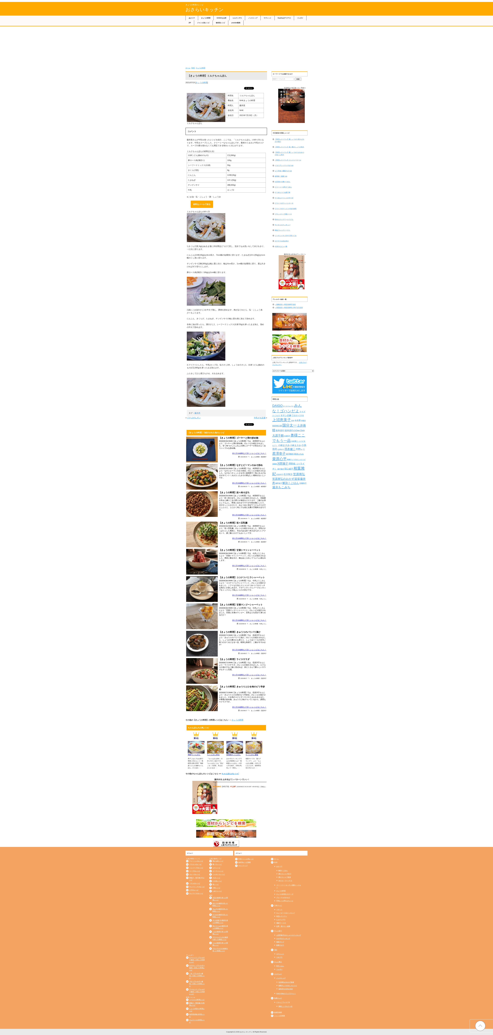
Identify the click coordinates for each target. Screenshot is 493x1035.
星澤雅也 (290, 454)
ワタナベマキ (298, 415)
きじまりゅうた (288, 406)
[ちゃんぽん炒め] (215, 752)
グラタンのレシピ (195, 864)
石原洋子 (263, 653)
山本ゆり (281, 449)
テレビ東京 (278, 962)
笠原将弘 (299, 474)
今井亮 (298, 420)
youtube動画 (235, 23)
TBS (275, 950)
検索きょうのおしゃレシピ (296, 459)
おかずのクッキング (283, 938)
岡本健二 (290, 448)
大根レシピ (216, 888)
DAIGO (277, 405)
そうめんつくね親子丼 (282, 192)
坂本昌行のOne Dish (295, 430)
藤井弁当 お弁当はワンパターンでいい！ (232, 779)
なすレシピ (216, 868)
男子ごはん (280, 966)
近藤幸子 (303, 483)
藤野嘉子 (278, 483)
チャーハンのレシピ (196, 861)
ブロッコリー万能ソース (283, 214)
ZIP (190, 23)
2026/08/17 (243, 653)
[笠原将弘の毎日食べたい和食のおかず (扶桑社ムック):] (291, 106)
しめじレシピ (217, 891)
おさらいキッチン (205, 9)
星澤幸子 (279, 453)
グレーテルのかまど (283, 897)
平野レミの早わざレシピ (284, 901)
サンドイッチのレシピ (197, 887)
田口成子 (288, 469)
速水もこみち (281, 487)
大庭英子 (287, 436)
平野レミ (300, 449)
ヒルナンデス (237, 18)
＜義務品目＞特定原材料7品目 (285, 304)
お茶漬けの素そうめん (282, 182)
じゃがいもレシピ (218, 874)
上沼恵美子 (281, 420)
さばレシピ (216, 878)
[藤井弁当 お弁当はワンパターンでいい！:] (204, 797)
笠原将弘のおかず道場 (286, 478)
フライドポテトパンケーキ (284, 203)
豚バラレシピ (217, 864)
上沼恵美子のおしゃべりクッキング (288, 935)
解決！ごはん (290, 482)
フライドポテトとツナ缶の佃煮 (285, 209)
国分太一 (289, 425)
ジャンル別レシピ (203, 23)
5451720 (225, 787)
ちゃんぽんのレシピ (230, 774)
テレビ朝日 (278, 931)
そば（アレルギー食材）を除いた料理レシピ (197, 984)
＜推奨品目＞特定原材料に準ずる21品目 (289, 307)
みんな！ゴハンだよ (285, 880)
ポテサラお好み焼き (282, 241)
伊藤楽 (303, 421)
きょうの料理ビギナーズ (284, 894)
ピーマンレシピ (217, 871)
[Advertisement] (246, 46)
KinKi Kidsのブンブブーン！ (286, 993)
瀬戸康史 (280, 469)
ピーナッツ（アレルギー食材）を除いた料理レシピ (197, 960)
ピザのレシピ (193, 890)
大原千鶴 (278, 435)
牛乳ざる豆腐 (260, 418)
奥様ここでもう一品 (285, 1006)
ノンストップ (252, 18)
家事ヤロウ (280, 945)
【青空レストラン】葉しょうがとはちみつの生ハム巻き (289, 153)
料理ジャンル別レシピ (246, 859)
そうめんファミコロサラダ (284, 198)
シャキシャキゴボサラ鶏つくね (285, 236)
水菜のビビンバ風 (281, 246)
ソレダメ (300, 18)
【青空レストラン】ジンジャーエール (288, 160)
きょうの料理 (205, 18)
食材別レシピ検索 (244, 862)
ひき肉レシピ (217, 881)
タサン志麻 (285, 415)
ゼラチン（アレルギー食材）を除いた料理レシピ (197, 968)
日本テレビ (278, 905)
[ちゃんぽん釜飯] (254, 752)
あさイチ (192, 18)
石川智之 (288, 474)
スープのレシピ (194, 871)
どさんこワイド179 (283, 1002)
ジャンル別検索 (279, 1016)
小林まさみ (284, 445)
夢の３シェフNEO (284, 874)
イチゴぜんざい (194, 418)
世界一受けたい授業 (283, 926)
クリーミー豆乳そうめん (283, 187)
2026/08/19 (243, 457)
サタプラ (279, 957)
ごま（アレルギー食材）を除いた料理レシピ (197, 976)
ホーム (188, 68)
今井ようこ (262, 569)
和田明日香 (277, 426)
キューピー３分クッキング (285, 913)
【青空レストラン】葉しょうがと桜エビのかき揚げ (289, 140)
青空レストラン (281, 916)
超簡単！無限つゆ (281, 176)
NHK (193, 68)
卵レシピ (215, 884)
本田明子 (263, 457)
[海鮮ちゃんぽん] (196, 752)
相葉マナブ (280, 942)
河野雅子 (282, 463)
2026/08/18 (242, 569)
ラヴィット (267, 18)
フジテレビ (278, 974)
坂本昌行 (280, 430)
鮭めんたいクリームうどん (284, 219)
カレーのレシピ (194, 874)
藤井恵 (197, 413)
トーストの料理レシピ (197, 1000)
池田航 (274, 464)
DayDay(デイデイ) (284, 18)
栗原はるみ (299, 454)
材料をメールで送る (202, 204)
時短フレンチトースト (282, 230)
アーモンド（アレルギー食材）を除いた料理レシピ (197, 991)
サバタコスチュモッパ (282, 225)
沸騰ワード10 (281, 923)
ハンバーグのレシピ (196, 868)
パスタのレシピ (194, 883)
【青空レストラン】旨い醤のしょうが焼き (289, 147)
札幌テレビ (278, 998)
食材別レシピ (220, 23)
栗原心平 (279, 459)
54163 (294, 94)
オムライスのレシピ (196, 893)
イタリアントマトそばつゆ (284, 165)
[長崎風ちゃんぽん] (234, 752)
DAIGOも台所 (221, 18)
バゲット (279, 910)
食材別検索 (278, 1012)
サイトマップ (243, 866)
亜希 (292, 420)
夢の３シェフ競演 (284, 877)
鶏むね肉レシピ (217, 861)
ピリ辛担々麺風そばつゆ (283, 171)
